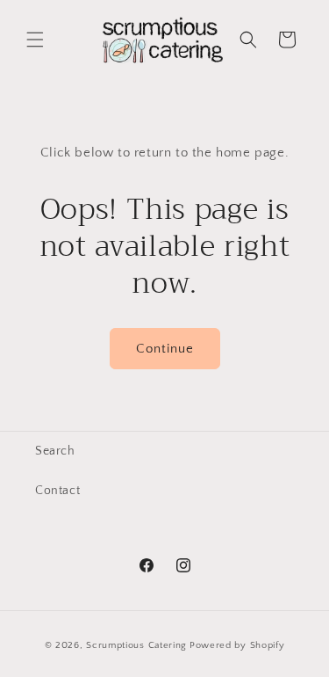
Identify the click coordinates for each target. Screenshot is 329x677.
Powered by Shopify (237, 645)
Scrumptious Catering (136, 645)
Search (55, 451)
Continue (165, 348)
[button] (35, 39)
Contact (57, 491)
